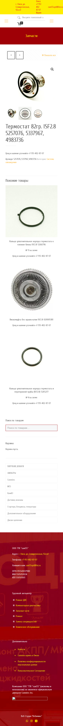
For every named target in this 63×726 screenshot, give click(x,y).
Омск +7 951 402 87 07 (38, 5)
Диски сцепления (14, 520)
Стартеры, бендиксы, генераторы (21, 506)
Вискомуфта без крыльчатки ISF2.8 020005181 (31, 319)
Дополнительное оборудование (21, 513)
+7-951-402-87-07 (29, 559)
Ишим (38, 12)
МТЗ (9, 486)
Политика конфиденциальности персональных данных (32, 663)
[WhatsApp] (27, 721)
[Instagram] (31, 721)
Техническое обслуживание (28, 627)
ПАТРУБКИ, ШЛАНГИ (15, 466)
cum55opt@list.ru (55, 7)
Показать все (50, 55)
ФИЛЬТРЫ (11, 473)
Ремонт (19, 616)
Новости (21, 649)
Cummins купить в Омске (28, 655)
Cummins (11, 480)
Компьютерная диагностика (28, 605)
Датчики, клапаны (15, 500)
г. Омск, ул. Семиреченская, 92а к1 (22, 7)
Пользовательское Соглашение (31, 670)
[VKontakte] (36, 721)
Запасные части (22, 611)
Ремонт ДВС (21, 600)
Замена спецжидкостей (26, 621)
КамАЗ (10, 493)
